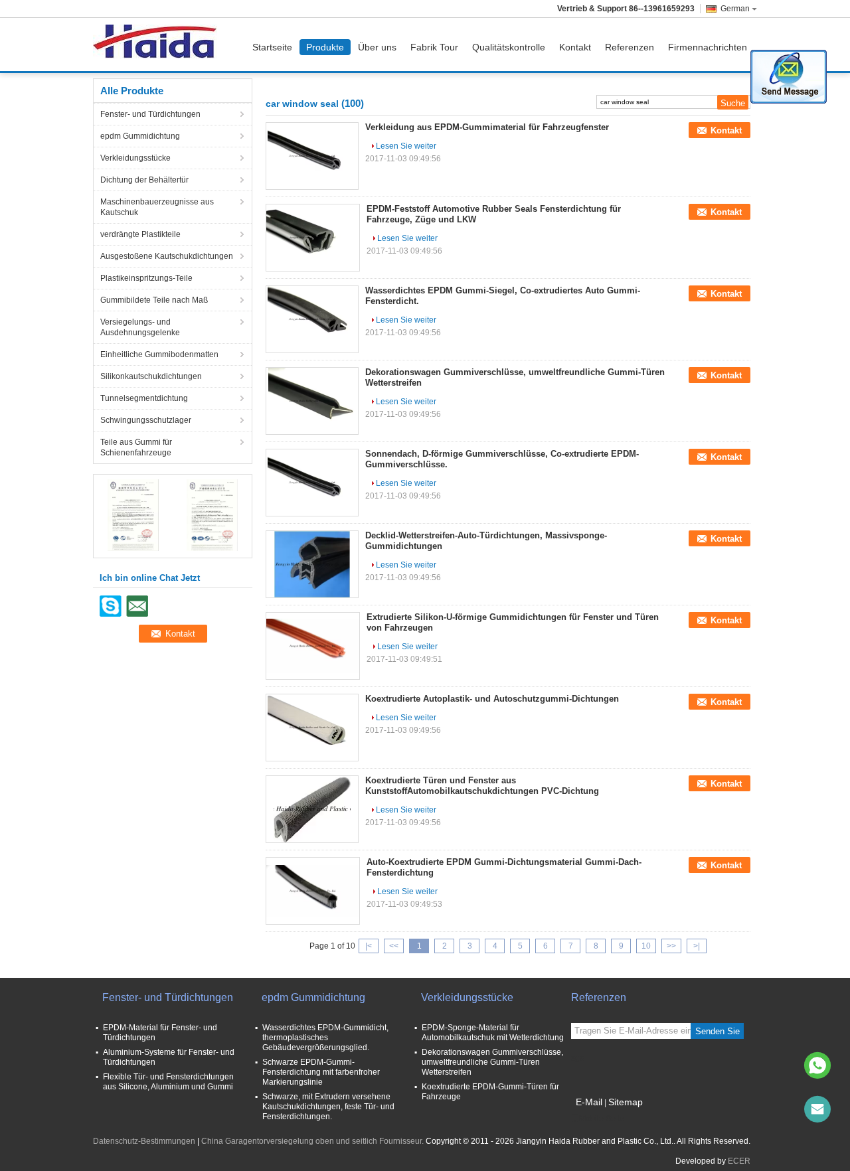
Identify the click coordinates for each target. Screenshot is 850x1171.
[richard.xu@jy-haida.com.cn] (817, 1109)
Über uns (377, 47)
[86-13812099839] (817, 1065)
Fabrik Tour (434, 47)
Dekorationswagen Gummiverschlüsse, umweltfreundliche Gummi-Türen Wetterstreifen (492, 1062)
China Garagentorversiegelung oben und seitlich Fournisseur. (313, 1141)
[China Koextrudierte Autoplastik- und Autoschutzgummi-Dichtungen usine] (312, 727)
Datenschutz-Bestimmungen (144, 1141)
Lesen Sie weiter (406, 146)
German (735, 8)
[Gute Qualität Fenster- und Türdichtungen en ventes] (133, 514)
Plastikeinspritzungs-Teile (146, 278)
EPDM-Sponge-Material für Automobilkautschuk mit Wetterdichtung (493, 1032)
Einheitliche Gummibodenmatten (159, 354)
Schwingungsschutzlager (145, 420)
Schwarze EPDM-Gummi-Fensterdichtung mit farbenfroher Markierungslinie (321, 1072)
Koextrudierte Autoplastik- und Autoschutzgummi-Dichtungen (492, 699)
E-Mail (589, 1102)
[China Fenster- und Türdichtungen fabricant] (158, 44)
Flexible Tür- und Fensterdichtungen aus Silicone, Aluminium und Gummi (168, 1081)
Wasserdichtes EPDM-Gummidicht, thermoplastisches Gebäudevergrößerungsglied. (325, 1037)
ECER (739, 1161)
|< (368, 946)
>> (671, 946)
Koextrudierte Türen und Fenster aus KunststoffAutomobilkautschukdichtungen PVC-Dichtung (482, 785)
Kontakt (575, 47)
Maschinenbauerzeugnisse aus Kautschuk (157, 207)
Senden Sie (717, 1031)
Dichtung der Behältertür (144, 180)
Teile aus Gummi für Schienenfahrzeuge (136, 447)
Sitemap (625, 1102)
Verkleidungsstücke (135, 158)
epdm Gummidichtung (140, 136)
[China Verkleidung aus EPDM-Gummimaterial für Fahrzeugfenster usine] (312, 156)
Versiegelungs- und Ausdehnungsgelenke (140, 327)
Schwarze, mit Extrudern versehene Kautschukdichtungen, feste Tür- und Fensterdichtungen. (328, 1106)
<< (393, 946)
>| (696, 946)
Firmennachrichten (707, 47)
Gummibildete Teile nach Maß (154, 300)
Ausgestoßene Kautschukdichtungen (166, 256)
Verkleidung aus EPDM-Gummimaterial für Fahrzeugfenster (487, 127)
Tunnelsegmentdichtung (144, 398)
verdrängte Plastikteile (140, 234)
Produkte (325, 47)
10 (646, 946)
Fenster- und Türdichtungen (150, 114)
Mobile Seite (601, 1118)
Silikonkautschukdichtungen (151, 376)
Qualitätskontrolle (508, 47)
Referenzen (629, 47)
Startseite (272, 47)
